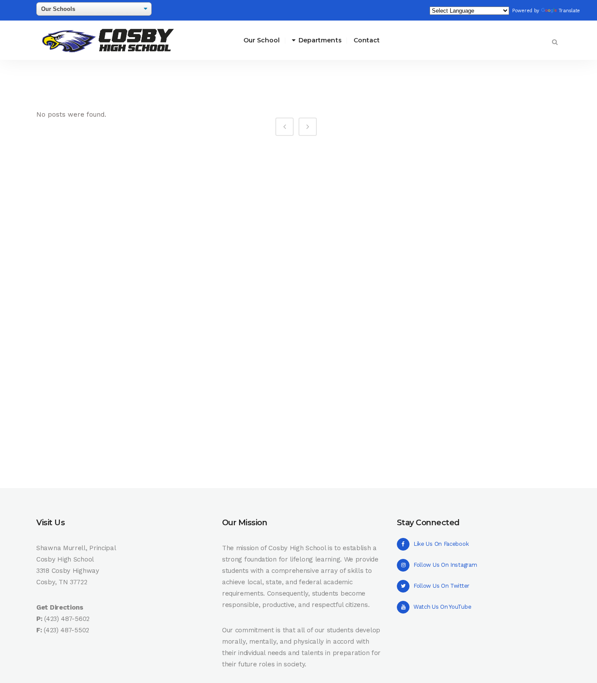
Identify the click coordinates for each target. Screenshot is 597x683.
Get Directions (59, 607)
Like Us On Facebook (441, 544)
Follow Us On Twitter (441, 585)
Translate (569, 11)
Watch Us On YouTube (442, 606)
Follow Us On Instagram (445, 565)
